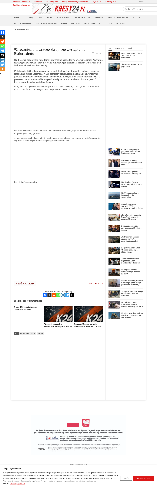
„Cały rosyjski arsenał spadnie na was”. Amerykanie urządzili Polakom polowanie (130, 240)
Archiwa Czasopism (21, 2)
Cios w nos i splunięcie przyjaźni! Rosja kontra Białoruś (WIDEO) (130, 151)
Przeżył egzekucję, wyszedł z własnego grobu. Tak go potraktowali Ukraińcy (132, 282)
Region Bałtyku (63, 18)
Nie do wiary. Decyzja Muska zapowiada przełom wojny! (131, 184)
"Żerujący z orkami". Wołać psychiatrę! (131, 65)
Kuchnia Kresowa (21, 29)
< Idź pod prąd (25, 283)
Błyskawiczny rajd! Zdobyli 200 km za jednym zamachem (131, 55)
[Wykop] (63, 295)
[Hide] (1, 73)
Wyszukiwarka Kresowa (46, 24)
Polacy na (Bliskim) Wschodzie (74, 2)
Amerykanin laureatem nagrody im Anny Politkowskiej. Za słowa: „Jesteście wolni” (130, 262)
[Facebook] (45, 295)
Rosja (40, 18)
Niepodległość (52, 2)
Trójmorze (96, 2)
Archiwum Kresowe (21, 5)
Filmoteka (38, 2)
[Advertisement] (78, 37)
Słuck (33, 334)
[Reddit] (54, 295)
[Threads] (72, 295)
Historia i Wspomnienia (118, 18)
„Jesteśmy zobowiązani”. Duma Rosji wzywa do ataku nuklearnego (131, 217)
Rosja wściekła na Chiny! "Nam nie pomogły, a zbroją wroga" (131, 250)
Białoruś (29, 18)
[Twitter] (2, 64)
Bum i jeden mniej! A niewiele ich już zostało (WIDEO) (130, 271)
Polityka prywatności (17, 484)
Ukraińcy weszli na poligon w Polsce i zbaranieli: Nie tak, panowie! (132, 315)
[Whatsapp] (58, 295)
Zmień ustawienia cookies (78, 465)
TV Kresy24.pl (110, 2)
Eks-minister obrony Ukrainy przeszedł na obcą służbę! (131, 162)
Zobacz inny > (94, 283)
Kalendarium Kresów (70, 24)
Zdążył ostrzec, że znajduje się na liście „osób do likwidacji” (132, 293)
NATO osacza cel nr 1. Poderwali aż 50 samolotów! (130, 195)
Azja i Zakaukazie (82, 18)
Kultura (136, 18)
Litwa (49, 18)
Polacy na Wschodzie (93, 24)
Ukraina (17, 18)
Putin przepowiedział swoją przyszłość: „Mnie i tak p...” (131, 228)
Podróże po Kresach (22, 24)
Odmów (126, 478)
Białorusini (24, 334)
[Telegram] (67, 295)
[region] (78, 476)
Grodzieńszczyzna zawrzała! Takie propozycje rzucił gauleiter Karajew (132, 207)
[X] (49, 295)
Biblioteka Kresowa (116, 24)
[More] (2, 69)
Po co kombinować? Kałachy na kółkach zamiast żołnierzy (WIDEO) (132, 304)
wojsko (40, 334)
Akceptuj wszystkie (144, 478)
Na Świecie (99, 18)
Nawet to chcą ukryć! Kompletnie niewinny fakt (131, 172)
